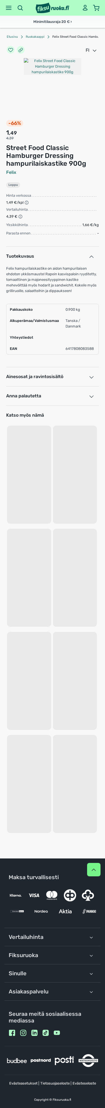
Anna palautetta (23, 395)
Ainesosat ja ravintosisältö (34, 376)
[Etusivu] (52, 8)
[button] (8, 8)
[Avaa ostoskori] (96, 8)
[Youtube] (56, 1032)
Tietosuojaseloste (55, 1083)
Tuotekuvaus (20, 256)
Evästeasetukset (23, 1083)
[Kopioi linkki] (21, 50)
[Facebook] (12, 1032)
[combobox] (91, 50)
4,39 (10, 138)
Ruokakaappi (35, 37)
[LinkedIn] (34, 1032)
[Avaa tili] (85, 8)
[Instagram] (23, 1032)
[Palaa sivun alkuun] (94, 869)
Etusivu (12, 37)
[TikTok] (45, 1032)
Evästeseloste (84, 1083)
